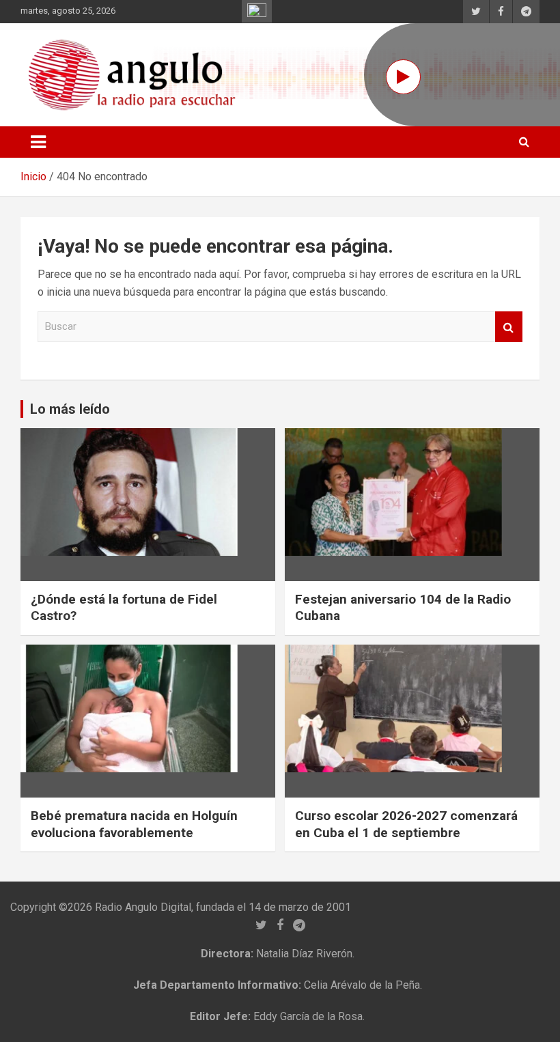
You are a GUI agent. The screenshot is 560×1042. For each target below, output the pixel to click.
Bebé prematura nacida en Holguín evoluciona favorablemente (134, 824)
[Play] (403, 76)
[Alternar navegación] (38, 142)
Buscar (508, 326)
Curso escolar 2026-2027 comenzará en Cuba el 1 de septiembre (406, 824)
